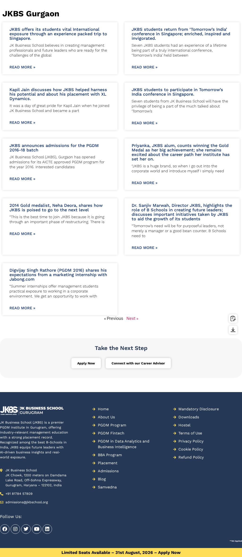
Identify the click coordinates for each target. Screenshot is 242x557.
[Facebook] (4, 529)
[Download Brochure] (233, 330)
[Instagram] (15, 529)
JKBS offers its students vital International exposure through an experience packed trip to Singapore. (58, 34)
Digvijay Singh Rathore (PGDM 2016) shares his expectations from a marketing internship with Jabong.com (58, 275)
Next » (132, 318)
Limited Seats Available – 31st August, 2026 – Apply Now (121, 552)
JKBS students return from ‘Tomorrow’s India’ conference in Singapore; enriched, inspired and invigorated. (181, 34)
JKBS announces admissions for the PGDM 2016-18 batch (54, 147)
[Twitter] (26, 529)
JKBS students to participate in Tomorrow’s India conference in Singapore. (177, 92)
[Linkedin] (47, 529)
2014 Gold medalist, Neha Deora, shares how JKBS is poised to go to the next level (56, 207)
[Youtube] (36, 529)
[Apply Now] (233, 318)
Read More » (22, 67)
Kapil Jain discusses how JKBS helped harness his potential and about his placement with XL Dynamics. (58, 94)
